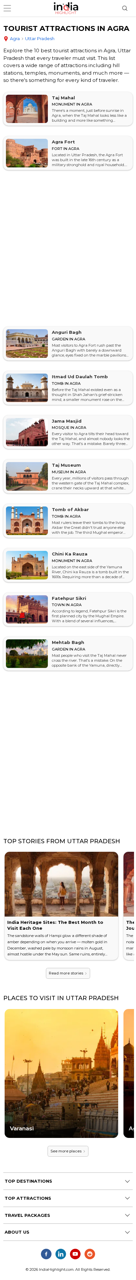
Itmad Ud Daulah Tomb (80, 376)
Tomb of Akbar (70, 509)
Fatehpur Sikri (69, 598)
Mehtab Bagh (68, 642)
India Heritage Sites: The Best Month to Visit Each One (55, 925)
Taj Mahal (63, 97)
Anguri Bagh (67, 332)
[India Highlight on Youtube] (75, 1254)
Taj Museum (66, 465)
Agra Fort (63, 141)
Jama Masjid (67, 421)
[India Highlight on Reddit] (90, 1254)
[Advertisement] (68, 248)
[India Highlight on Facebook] (46, 1254)
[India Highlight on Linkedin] (60, 1254)
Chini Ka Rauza (69, 553)
